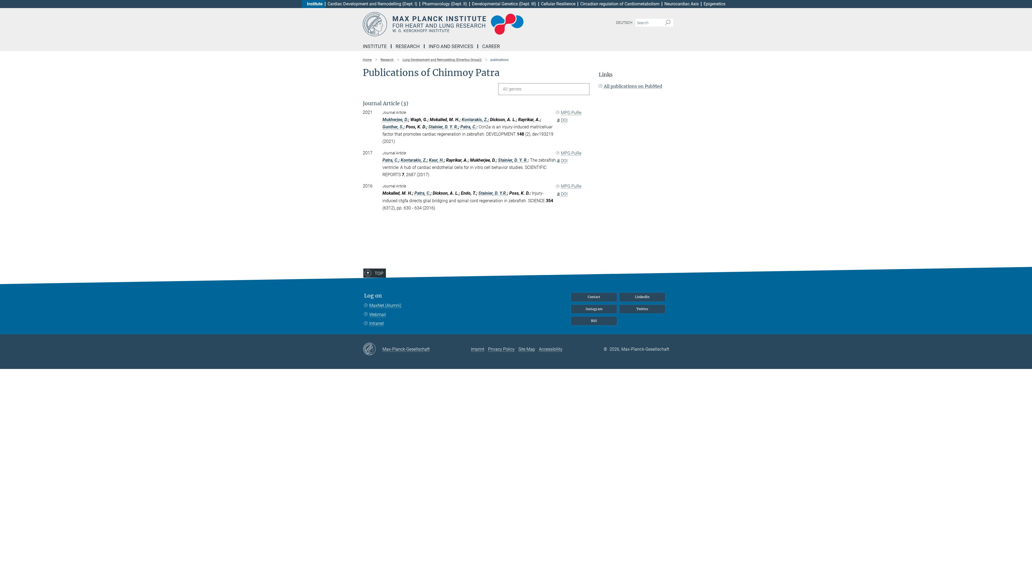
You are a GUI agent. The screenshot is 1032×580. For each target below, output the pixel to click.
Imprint (477, 349)
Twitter (642, 309)
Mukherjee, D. (395, 119)
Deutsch (624, 22)
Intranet (376, 323)
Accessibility (550, 349)
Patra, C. (468, 126)
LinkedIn (642, 297)
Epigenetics (714, 3)
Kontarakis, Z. (475, 119)
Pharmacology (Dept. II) (444, 3)
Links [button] (606, 75)
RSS (594, 321)
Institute (315, 3)
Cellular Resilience (558, 3)
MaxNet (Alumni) (385, 305)
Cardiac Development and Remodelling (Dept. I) (372, 3)
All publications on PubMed (633, 86)
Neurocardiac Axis (681, 3)
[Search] (667, 23)
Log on (373, 296)
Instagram (594, 309)
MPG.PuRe (571, 112)
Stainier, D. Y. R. (443, 126)
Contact (594, 297)
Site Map (526, 349)
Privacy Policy (501, 349)
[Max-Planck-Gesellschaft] (372, 349)
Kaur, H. (436, 160)
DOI (564, 120)
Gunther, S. (393, 126)
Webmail (377, 314)
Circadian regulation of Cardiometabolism (620, 3)
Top (379, 273)
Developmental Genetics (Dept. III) (504, 3)
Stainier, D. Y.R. (492, 193)
